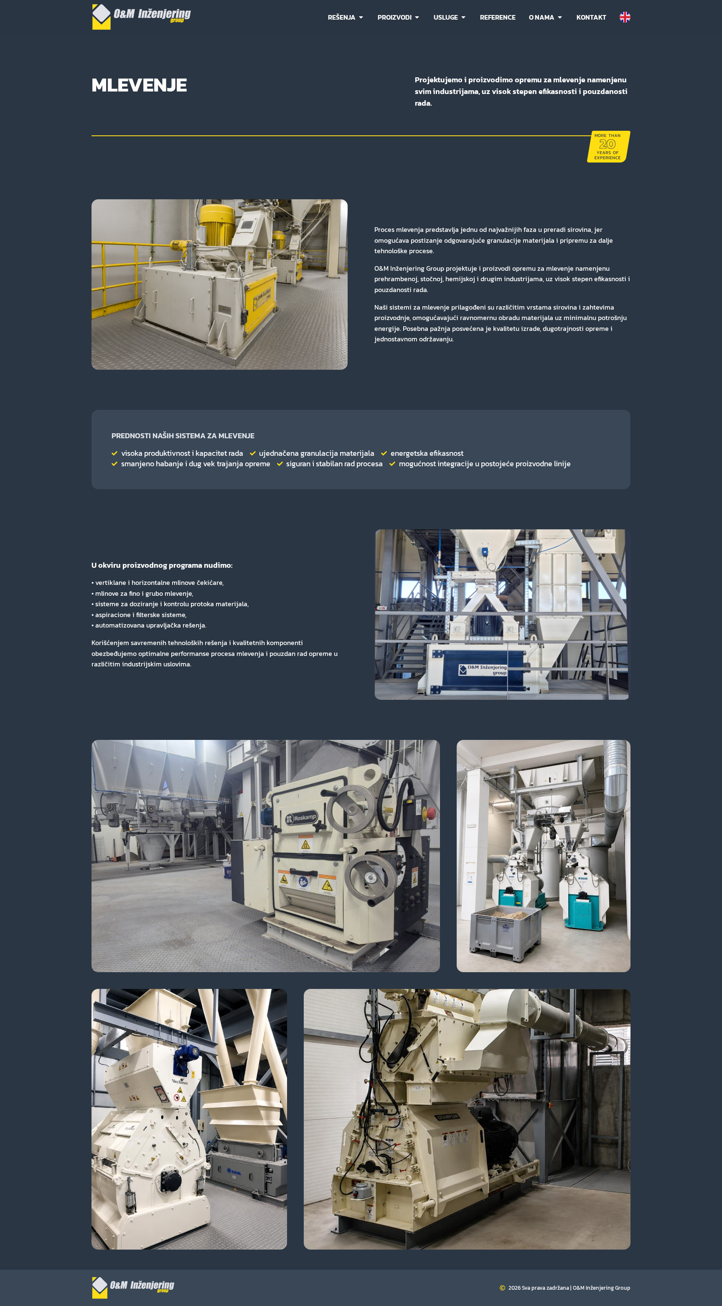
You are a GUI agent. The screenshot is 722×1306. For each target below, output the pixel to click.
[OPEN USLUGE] (463, 17)
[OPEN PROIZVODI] (417, 17)
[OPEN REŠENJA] (361, 17)
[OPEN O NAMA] (560, 17)
